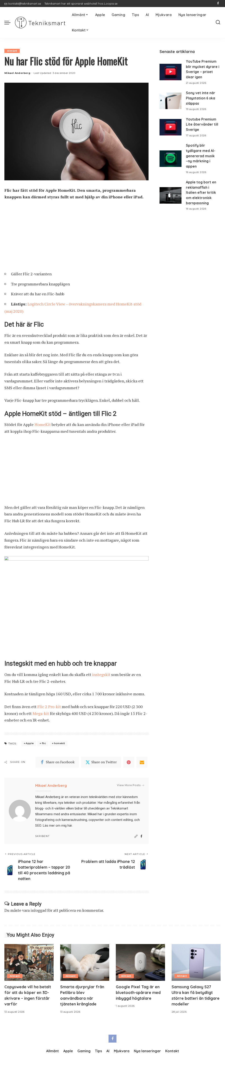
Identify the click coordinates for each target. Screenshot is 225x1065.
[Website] (136, 836)
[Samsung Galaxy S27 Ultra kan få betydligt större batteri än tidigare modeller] (196, 962)
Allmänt (12, 50)
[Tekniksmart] (40, 22)
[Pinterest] (128, 762)
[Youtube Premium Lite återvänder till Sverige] (170, 127)
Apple (30, 743)
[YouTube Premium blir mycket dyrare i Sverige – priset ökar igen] (170, 72)
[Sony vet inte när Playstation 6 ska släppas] (170, 101)
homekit (59, 743)
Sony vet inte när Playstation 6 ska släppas (200, 98)
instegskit (101, 674)
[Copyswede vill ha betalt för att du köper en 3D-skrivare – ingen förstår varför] (29, 962)
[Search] (218, 22)
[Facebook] (218, 3)
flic (44, 743)
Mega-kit (41, 713)
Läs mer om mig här (57, 826)
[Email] (141, 762)
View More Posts (129, 785)
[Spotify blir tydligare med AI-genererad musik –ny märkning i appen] (170, 158)
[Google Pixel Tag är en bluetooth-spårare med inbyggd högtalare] (140, 962)
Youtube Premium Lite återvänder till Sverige (202, 124)
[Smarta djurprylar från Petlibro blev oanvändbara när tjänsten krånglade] (84, 962)
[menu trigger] (9, 22)
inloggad (38, 910)
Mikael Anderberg (17, 73)
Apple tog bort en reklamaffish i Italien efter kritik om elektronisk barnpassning (201, 192)
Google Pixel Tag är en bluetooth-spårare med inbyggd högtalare (138, 992)
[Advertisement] (76, 237)
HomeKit (42, 424)
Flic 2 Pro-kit (49, 706)
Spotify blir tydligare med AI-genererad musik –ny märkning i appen (200, 155)
